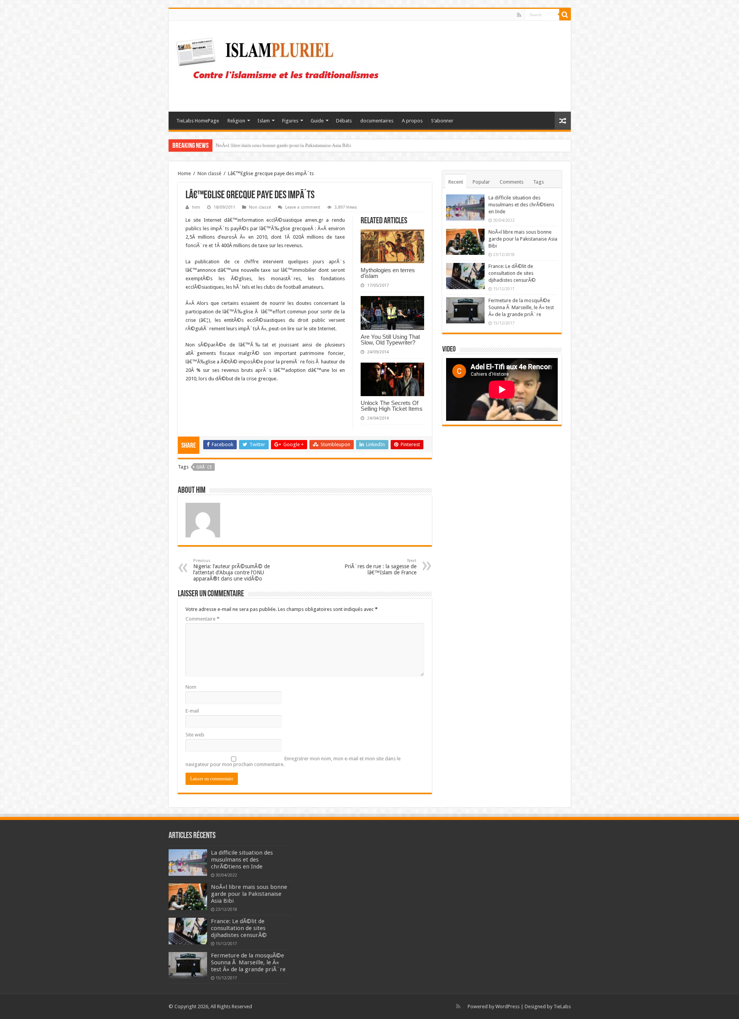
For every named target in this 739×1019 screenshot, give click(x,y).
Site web (195, 735)
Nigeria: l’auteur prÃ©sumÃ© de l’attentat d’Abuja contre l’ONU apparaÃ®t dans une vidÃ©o (231, 570)
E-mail (192, 711)
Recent (455, 182)
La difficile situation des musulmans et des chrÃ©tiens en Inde (521, 204)
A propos (412, 121)
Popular (481, 182)
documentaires (376, 121)
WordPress (507, 1006)
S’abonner (442, 121)
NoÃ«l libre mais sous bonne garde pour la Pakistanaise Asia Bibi (522, 239)
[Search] (565, 14)
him (196, 207)
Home (184, 173)
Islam (263, 121)
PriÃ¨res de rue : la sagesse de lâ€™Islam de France (380, 567)
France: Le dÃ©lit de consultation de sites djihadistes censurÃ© (282, 145)
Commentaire (202, 619)
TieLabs (562, 1006)
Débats (344, 121)
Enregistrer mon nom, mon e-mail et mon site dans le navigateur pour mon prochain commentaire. (293, 761)
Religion (236, 121)
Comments (511, 182)
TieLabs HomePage (197, 121)
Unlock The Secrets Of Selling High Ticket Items (392, 406)
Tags (538, 182)
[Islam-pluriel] (281, 64)
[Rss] (519, 15)
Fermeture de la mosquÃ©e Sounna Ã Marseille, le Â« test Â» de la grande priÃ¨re (521, 307)
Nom (191, 687)
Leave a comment (302, 207)
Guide (317, 121)
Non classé (209, 173)
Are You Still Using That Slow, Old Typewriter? (390, 339)
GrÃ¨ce (204, 467)
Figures (290, 121)
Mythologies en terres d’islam (388, 273)
